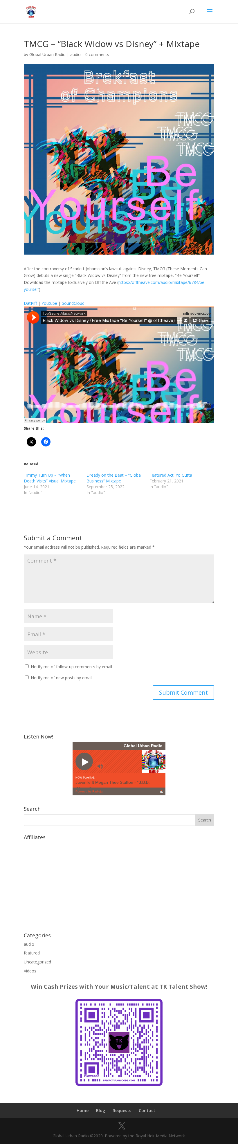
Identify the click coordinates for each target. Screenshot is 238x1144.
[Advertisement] (119, 883)
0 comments (97, 54)
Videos (30, 971)
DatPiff (30, 303)
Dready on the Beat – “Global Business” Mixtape (114, 478)
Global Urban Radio (47, 54)
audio (75, 54)
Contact (147, 1110)
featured (32, 953)
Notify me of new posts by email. (62, 677)
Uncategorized (37, 962)
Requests (122, 1110)
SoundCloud (73, 303)
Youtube (49, 303)
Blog (100, 1110)
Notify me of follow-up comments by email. (72, 666)
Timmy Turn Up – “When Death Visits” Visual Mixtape (50, 478)
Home (83, 1110)
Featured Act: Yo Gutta (170, 475)
